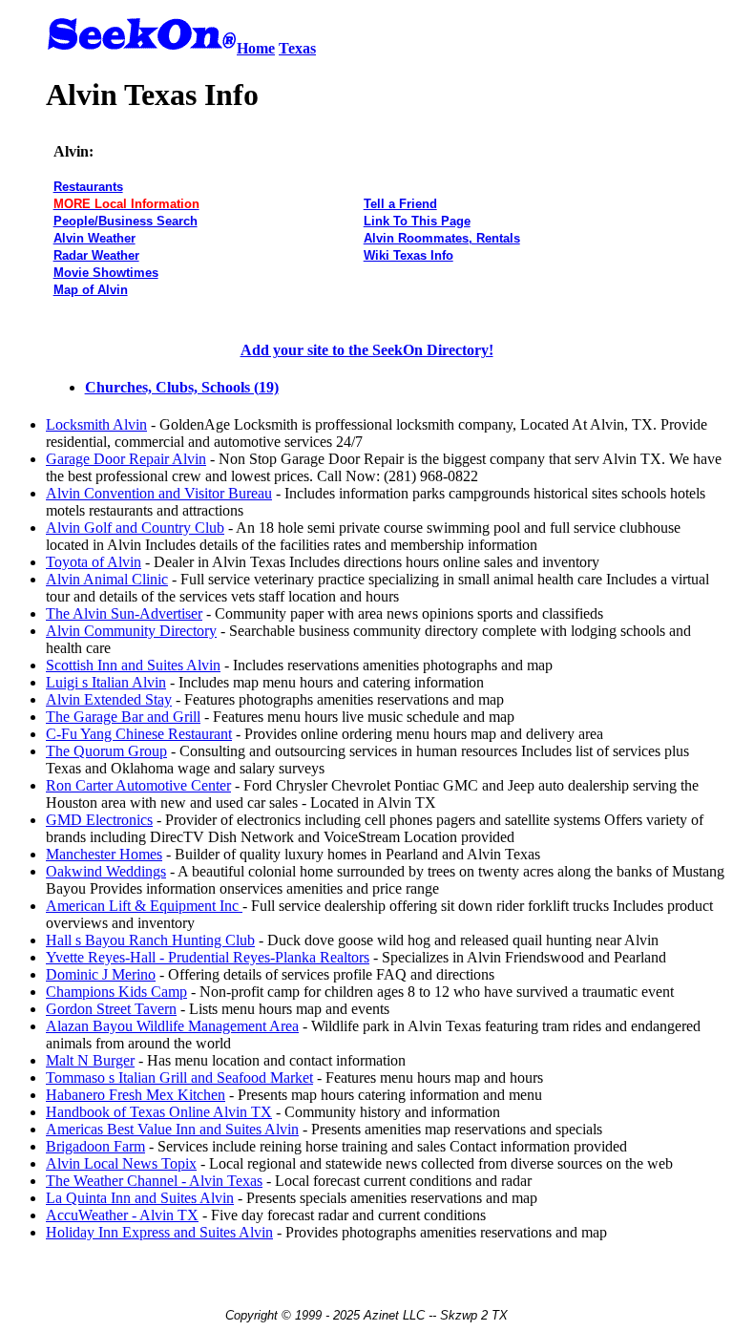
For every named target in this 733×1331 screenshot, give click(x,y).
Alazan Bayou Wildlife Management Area (172, 1026)
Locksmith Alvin (96, 424)
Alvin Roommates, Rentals (442, 238)
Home (256, 48)
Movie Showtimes (105, 272)
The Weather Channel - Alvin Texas (154, 1181)
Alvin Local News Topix (121, 1163)
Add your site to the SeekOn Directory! (367, 350)
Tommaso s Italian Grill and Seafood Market (179, 1077)
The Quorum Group (106, 751)
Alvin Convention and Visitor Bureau (159, 493)
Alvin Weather (94, 238)
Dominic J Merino (101, 974)
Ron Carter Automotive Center (138, 785)
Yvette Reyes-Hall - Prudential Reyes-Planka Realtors (207, 957)
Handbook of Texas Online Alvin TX (159, 1112)
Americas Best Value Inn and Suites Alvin (172, 1129)
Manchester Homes (104, 854)
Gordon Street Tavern (111, 1009)
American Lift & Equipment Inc (144, 906)
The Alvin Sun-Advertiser (124, 613)
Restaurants (88, 187)
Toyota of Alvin (93, 562)
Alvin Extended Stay (109, 699)
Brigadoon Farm (95, 1146)
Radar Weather (96, 255)
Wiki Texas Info (408, 255)
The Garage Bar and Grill (123, 716)
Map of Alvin (90, 290)
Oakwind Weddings (106, 871)
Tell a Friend (400, 204)
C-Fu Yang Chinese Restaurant (139, 734)
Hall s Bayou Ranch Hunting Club (150, 940)
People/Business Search (125, 221)
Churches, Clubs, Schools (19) (182, 387)
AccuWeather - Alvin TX (122, 1215)
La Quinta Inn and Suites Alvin (140, 1198)
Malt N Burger (90, 1060)
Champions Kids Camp (116, 991)
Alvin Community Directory (131, 631)
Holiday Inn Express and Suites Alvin (159, 1232)
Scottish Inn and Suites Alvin (133, 665)
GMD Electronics (99, 820)
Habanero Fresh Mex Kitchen (135, 1095)
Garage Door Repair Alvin (126, 459)
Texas (297, 48)
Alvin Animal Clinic (107, 579)
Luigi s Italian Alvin (106, 682)
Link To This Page (417, 221)
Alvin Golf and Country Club (135, 527)
